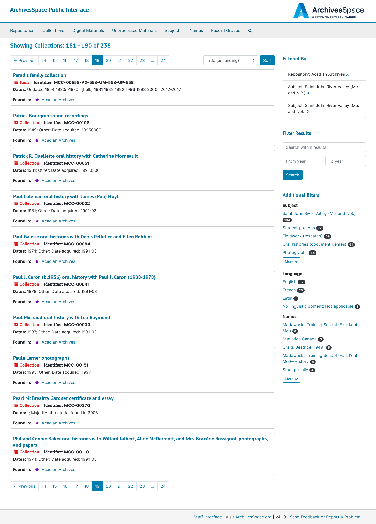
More (289, 261)
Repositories (22, 30)
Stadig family (296, 369)
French (290, 289)
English (290, 281)
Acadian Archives (58, 99)
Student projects (299, 227)
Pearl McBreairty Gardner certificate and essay (63, 398)
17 (76, 60)
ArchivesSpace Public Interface (49, 10)
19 (97, 60)
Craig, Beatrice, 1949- (304, 347)
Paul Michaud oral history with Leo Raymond (61, 317)
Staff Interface (208, 516)
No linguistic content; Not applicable (319, 306)
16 (65, 60)
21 (119, 60)
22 (130, 60)
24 (163, 60)
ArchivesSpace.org (253, 516)
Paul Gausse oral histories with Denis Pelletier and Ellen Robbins (82, 236)
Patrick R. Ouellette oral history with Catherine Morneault (75, 156)
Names (196, 30)
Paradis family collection (39, 75)
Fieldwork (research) (303, 235)
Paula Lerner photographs (41, 358)
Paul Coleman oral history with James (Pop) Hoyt (66, 196)
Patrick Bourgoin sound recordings (50, 115)
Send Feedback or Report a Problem (325, 516)
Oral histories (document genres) (315, 244)
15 (54, 60)
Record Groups (225, 30)
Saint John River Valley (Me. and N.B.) (319, 213)
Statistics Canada (300, 338)
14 (44, 60)
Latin (288, 298)
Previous (24, 60)
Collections (53, 30)
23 (142, 60)
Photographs (296, 252)
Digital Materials (88, 30)
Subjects (173, 30)
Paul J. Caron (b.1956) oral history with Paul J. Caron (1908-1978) (84, 277)
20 (108, 60)
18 (86, 60)
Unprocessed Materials (134, 30)
